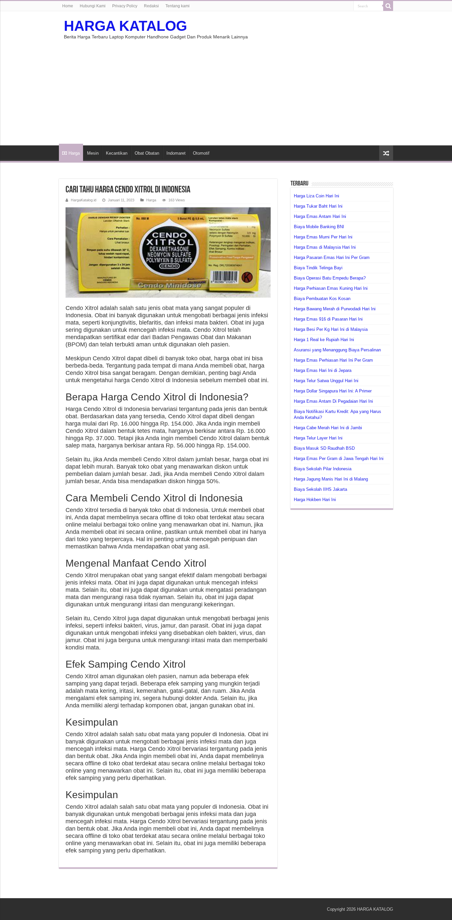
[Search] (388, 6)
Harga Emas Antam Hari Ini (320, 216)
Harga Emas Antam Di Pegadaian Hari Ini (333, 401)
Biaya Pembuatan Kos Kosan (322, 298)
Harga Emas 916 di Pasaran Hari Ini (328, 319)
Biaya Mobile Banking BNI (319, 226)
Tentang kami (177, 6)
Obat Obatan (147, 153)
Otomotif (201, 153)
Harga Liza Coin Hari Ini (316, 195)
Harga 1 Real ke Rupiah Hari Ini (324, 339)
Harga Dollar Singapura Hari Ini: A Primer (333, 390)
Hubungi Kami (93, 6)
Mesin (93, 153)
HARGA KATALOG (125, 26)
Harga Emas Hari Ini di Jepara (322, 370)
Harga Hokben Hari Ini (315, 499)
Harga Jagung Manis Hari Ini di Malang (331, 479)
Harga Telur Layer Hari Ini (318, 437)
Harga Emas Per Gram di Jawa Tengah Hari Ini (339, 458)
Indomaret (176, 153)
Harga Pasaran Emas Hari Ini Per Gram (332, 257)
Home (67, 6)
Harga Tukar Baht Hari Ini (318, 206)
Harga (74, 153)
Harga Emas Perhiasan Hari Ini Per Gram (333, 360)
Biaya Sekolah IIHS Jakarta (320, 489)
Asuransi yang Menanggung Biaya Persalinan (337, 349)
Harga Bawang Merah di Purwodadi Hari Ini (335, 308)
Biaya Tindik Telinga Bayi (318, 267)
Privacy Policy (124, 6)
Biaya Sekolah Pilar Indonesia (322, 468)
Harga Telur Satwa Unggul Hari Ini (326, 380)
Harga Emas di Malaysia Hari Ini (325, 247)
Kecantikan (116, 153)
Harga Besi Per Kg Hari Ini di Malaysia (331, 329)
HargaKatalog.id (83, 200)
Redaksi (151, 6)
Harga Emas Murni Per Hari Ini (323, 236)
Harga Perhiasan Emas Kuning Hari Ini (331, 288)
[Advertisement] (226, 89)
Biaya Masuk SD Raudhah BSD (324, 448)
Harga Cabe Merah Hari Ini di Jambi (328, 427)
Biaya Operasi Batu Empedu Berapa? (330, 278)
